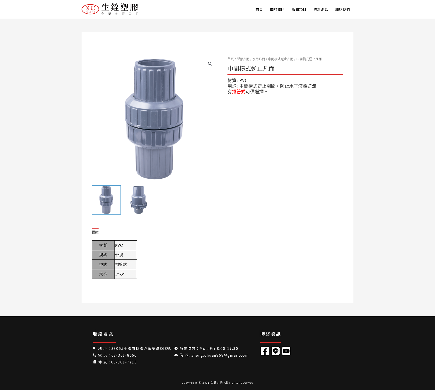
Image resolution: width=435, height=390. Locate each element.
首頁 (230, 59)
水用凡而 (258, 59)
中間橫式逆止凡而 (280, 59)
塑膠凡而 (243, 59)
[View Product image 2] (138, 199)
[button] (210, 64)
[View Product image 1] (106, 199)
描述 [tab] (95, 232)
